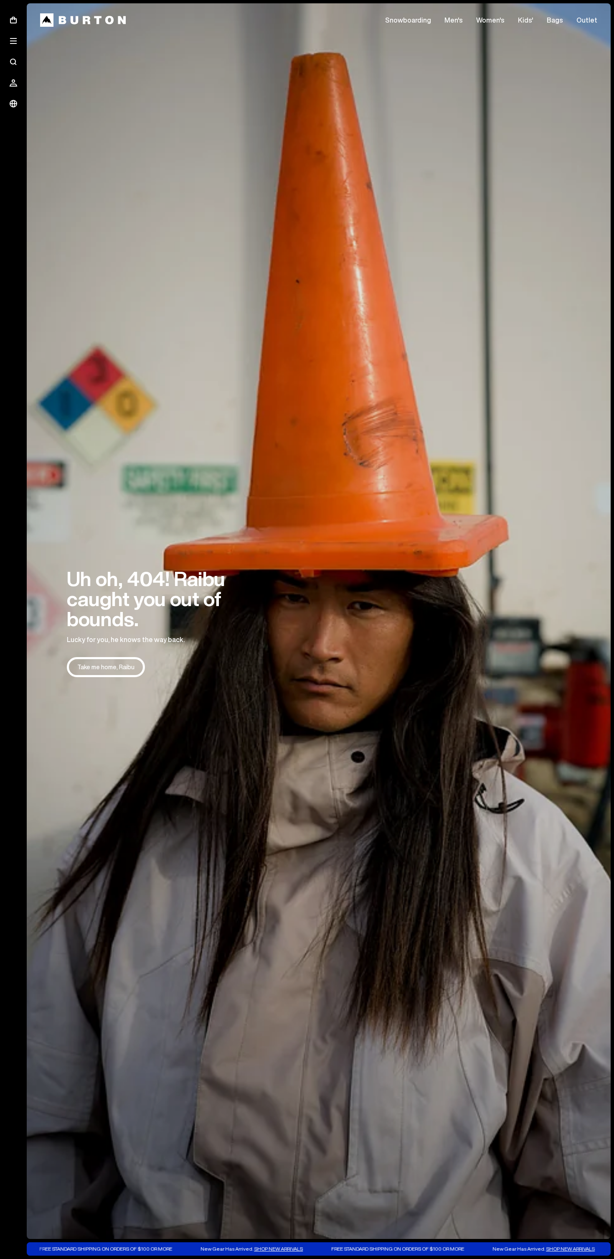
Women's (490, 20)
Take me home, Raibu (105, 667)
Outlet (586, 20)
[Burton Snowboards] (83, 20)
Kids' (525, 20)
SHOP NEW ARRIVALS (227, 1248)
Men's (453, 20)
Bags (555, 20)
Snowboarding (408, 20)
